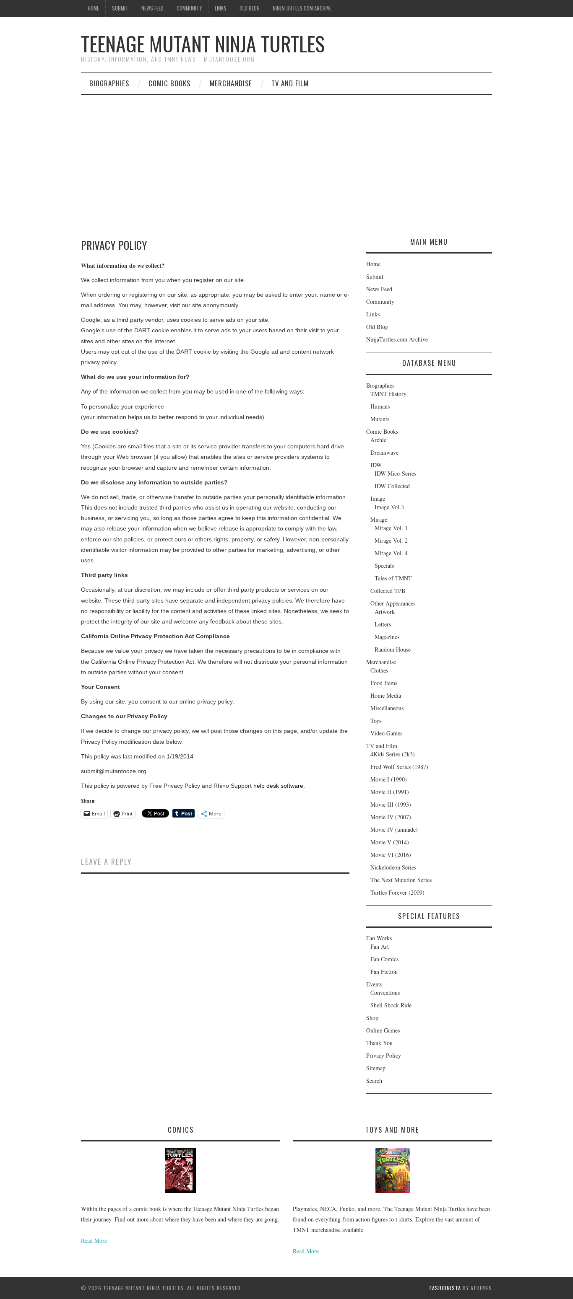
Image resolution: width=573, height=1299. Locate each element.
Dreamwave (384, 452)
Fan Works (379, 938)
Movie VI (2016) (390, 855)
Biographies (109, 83)
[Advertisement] (286, 158)
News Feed (152, 8)
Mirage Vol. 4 (391, 553)
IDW (376, 465)
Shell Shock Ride (391, 1005)
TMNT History (388, 394)
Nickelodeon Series (393, 867)
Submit (120, 8)
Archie (378, 440)
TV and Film (290, 83)
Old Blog (250, 8)
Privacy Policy (383, 1055)
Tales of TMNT (393, 578)
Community (189, 8)
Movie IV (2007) (390, 817)
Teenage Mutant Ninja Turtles (203, 43)
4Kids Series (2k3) (392, 754)
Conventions (385, 992)
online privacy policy (206, 701)
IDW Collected (392, 486)
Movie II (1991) (389, 792)
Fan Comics (384, 959)
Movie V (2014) (389, 842)
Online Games (383, 1030)
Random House (393, 649)
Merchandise (231, 83)
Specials (384, 565)
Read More (94, 1241)
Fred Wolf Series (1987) (399, 767)
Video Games (386, 733)
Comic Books (169, 83)
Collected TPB (387, 591)
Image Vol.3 (389, 507)
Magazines (387, 637)
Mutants (379, 419)
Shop (372, 1018)
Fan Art (379, 946)
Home (93, 8)
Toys (375, 721)
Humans (380, 406)
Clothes (379, 670)
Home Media (385, 695)
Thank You (379, 1043)
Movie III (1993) (390, 804)
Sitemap (375, 1068)
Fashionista (445, 1288)
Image (377, 498)
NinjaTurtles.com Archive (302, 8)
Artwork (385, 612)
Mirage (378, 519)
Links (221, 8)
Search (374, 1080)
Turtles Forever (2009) (397, 892)
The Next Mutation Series (401, 880)
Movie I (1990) (388, 779)
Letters (383, 624)
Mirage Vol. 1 (391, 528)
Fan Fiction (384, 972)
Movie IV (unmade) (394, 829)
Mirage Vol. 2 (391, 540)
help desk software (278, 785)
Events (374, 984)
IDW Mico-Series (395, 473)
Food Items (383, 683)
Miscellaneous (387, 708)
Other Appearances (392, 603)
